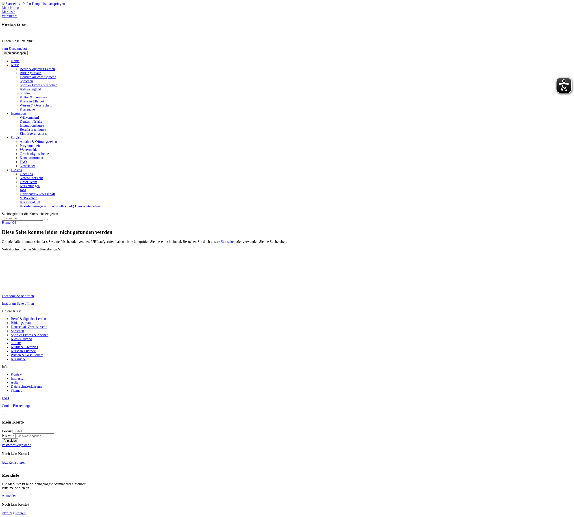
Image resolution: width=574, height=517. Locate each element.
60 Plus (25, 93)
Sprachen (26, 81)
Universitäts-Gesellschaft (37, 194)
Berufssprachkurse (33, 129)
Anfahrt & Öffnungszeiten (38, 141)
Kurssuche (27, 109)
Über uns (26, 174)
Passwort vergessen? (16, 445)
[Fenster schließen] (3, 467)
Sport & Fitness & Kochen (38, 85)
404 (13, 222)
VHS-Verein (28, 198)
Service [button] (16, 137)
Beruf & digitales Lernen (37, 69)
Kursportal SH (30, 202)
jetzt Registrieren (14, 462)
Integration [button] (18, 113)
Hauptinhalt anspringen (48, 4)
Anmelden (10, 440)
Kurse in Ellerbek (32, 101)
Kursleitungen (30, 186)
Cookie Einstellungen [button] (17, 406)
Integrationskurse (32, 125)
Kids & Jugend (30, 89)
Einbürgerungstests (33, 133)
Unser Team (28, 182)
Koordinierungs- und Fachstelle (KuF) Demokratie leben (60, 206)
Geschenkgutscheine (34, 154)
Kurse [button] (15, 65)
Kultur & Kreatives (33, 97)
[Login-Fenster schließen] (3, 414)
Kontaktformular (31, 158)
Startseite (227, 241)
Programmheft (30, 146)
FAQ (23, 162)
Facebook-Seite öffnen (18, 296)
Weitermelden (29, 150)
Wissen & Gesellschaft (36, 105)
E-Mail (7, 431)
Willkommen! (29, 117)
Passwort (8, 436)
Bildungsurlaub (30, 73)
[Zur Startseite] (17, 4)
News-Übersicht (31, 178)
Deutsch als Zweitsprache (38, 77)
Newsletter (27, 166)
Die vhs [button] (16, 170)
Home (15, 61)
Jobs (23, 190)
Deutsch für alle (31, 121)
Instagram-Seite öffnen (18, 303)
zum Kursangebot (14, 48)
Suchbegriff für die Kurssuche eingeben (30, 214)
